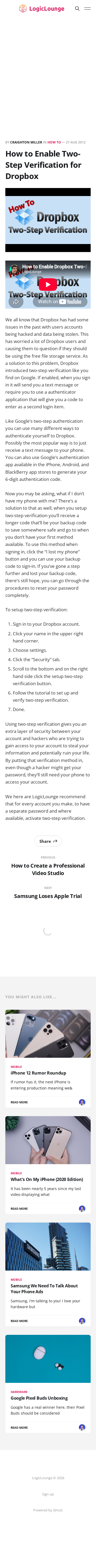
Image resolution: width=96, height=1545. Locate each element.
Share (45, 841)
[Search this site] (77, 9)
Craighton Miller (26, 142)
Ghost (58, 1510)
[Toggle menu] (87, 9)
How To (54, 142)
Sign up (48, 1494)
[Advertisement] (48, 68)
